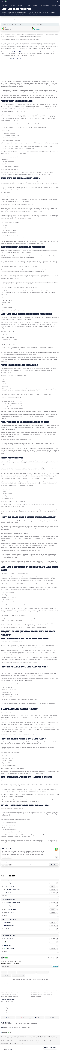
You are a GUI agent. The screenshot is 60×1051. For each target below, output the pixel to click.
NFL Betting (4, 1010)
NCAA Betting (4, 1008)
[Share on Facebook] (10, 864)
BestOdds (3, 19)
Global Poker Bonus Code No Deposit (9, 992)
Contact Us (12, 971)
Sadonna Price (8, 27)
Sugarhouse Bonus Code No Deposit (9, 996)
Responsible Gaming (18, 975)
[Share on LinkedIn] (6, 864)
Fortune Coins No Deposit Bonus (8, 994)
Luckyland (16, 19)
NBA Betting (4, 1006)
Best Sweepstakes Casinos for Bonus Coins (41, 988)
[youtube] (57, 958)
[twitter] (49, 958)
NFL (9, 1017)
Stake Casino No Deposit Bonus (8, 988)
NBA (24, 1017)
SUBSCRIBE (55, 966)
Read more (38, 14)
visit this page (38, 36)
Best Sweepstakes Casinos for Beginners (40, 986)
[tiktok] (46, 958)
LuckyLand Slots (17, 52)
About (4, 971)
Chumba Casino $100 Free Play (8, 986)
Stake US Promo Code (36, 996)
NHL (53, 1017)
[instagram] (55, 958)
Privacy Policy (6, 975)
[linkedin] (52, 958)
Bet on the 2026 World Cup (7, 1001)
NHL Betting (4, 1012)
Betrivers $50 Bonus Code (7, 990)
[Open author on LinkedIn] (56, 857)
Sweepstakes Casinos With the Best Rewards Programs (44, 990)
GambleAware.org (10, 1030)
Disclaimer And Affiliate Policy (26, 971)
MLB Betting (4, 1004)
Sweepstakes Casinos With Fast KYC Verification (42, 992)
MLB (38, 1017)
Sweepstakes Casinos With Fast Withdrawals (41, 994)
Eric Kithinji (37, 27)
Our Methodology (42, 971)
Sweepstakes (9, 19)
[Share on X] (3, 864)
